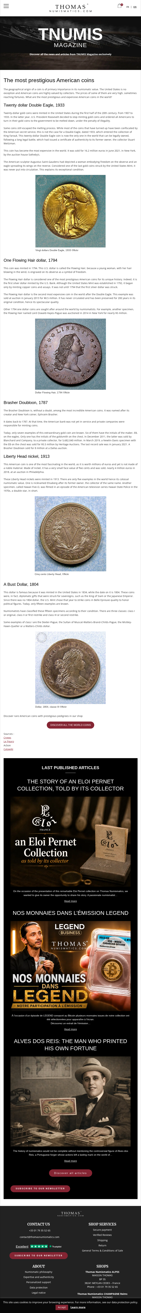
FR (127, 7)
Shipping (102, 1240)
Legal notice (39, 1292)
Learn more (77, 1307)
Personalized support (38, 1282)
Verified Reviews (102, 1235)
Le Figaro (9, 741)
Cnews (7, 737)
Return (102, 1245)
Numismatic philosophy (38, 1271)
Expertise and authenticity (39, 1277)
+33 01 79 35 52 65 (39, 1230)
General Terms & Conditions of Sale (102, 1250)
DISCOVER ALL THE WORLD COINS (70, 725)
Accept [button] (62, 1307)
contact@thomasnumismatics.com (39, 1237)
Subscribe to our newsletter (40, 1188)
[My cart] (119, 5)
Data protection (39, 1287)
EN (135, 7)
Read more (70, 901)
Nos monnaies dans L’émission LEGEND (70, 913)
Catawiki (8, 749)
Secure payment (102, 1229)
